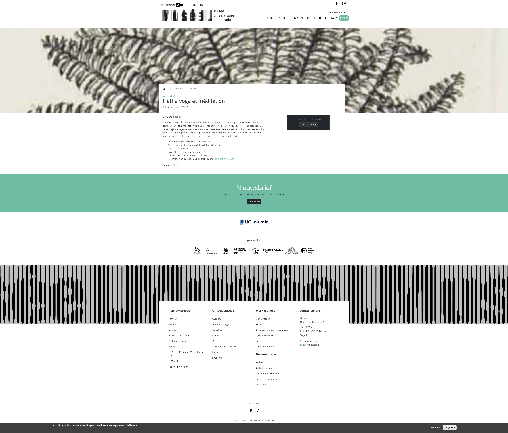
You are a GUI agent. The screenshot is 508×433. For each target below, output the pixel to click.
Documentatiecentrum (267, 373)
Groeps (172, 324)
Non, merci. (449, 427)
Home (168, 89)
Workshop (169, 95)
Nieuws (216, 335)
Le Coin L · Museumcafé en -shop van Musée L (187, 354)
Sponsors (217, 357)
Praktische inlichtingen (180, 335)
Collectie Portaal (264, 367)
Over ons (216, 318)
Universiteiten (263, 318)
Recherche (261, 324)
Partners (216, 352)
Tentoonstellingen (287, 18)
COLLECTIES (317, 18)
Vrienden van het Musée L (225, 346)
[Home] (197, 15)
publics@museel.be (224, 158)
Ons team (217, 341)
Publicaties (331, 18)
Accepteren (435, 427)
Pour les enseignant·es (267, 379)
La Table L (173, 361)
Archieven (261, 362)
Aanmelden (254, 201)
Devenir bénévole (264, 335)
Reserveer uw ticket (178, 366)
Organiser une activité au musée (272, 329)
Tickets (344, 18)
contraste (170, 4)
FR (188, 4)
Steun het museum (338, 12)
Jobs (258, 341)
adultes (174, 165)
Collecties (217, 329)
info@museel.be (311, 344)
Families (173, 318)
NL (194, 4)
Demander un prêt (265, 346)
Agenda (305, 18)
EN (201, 4)
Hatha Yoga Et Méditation (185, 88)
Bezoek (270, 18)
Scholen (173, 329)
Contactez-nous (308, 124)
